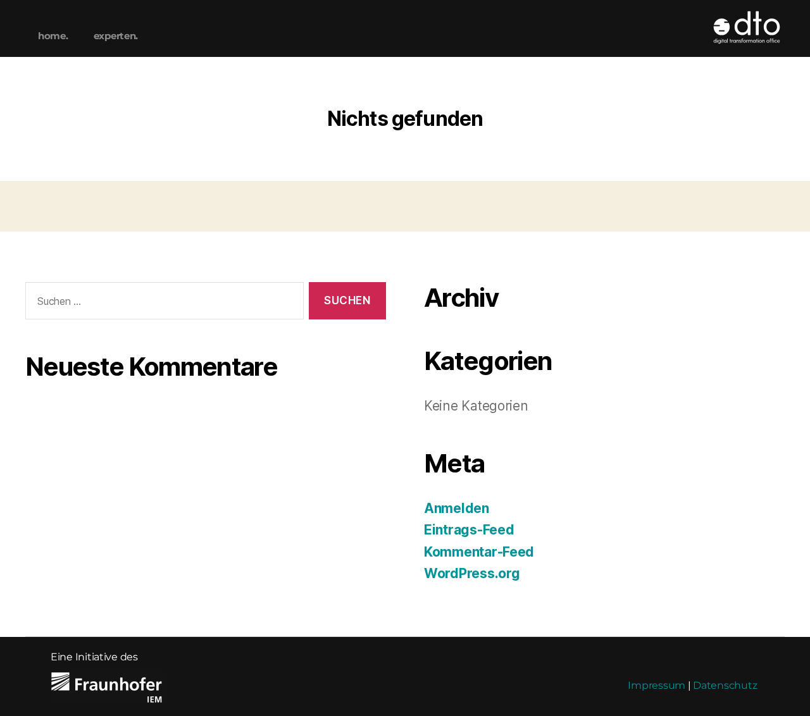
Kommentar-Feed (479, 552)
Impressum (656, 685)
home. (53, 36)
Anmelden (456, 508)
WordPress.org (472, 573)
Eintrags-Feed (469, 530)
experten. (116, 36)
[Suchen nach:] (162, 303)
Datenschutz (725, 685)
